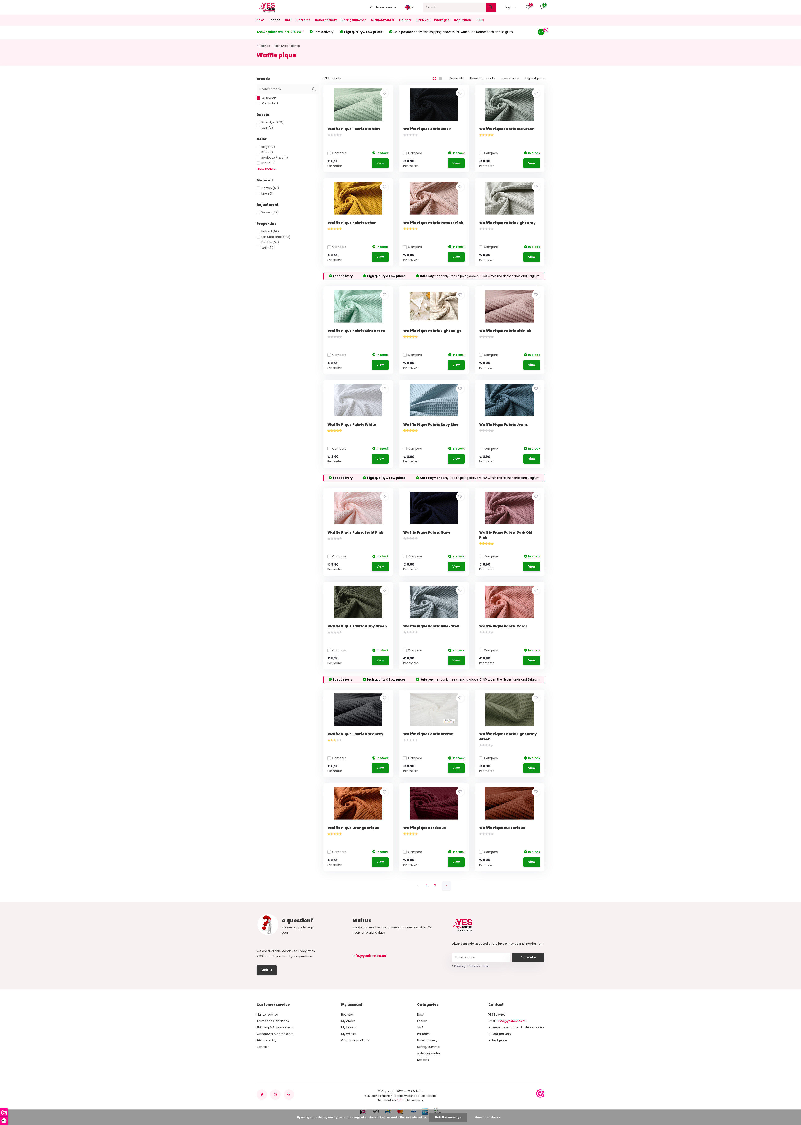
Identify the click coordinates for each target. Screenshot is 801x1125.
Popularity (457, 78)
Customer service (383, 7)
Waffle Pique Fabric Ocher (351, 222)
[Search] (491, 7)
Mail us (266, 970)
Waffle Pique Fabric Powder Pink (433, 222)
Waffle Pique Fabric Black (427, 129)
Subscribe (528, 957)
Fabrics (274, 20)
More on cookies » (487, 1117)
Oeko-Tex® (269, 103)
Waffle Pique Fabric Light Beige (432, 330)
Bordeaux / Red (274, 158)
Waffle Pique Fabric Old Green (506, 129)
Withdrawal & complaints (275, 1034)
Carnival (422, 20)
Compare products (355, 1040)
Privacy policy (266, 1040)
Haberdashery (326, 20)
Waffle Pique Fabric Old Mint (353, 129)
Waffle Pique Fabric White (351, 424)
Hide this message (448, 1117)
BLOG (480, 20)
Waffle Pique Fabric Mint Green (356, 330)
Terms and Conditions (273, 1021)
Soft (268, 248)
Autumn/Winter (382, 20)
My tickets (348, 1027)
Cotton (270, 188)
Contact (263, 1047)
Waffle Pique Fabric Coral (503, 626)
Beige (268, 147)
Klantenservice (267, 1014)
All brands (268, 98)
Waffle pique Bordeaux (424, 827)
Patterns (303, 20)
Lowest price (510, 78)
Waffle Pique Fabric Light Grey (507, 222)
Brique (268, 163)
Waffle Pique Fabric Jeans (503, 424)
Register (347, 1014)
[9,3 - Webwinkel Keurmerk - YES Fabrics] (540, 1093)
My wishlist (348, 1034)
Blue (267, 152)
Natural (270, 231)
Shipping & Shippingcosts (275, 1027)
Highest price (534, 78)
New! (260, 20)
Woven (270, 212)
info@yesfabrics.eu (369, 955)
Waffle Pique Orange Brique (353, 827)
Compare (339, 153)
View (380, 163)
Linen (267, 193)
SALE (288, 20)
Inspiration (462, 20)
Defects (405, 20)
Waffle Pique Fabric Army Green (357, 626)
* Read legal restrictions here (470, 966)
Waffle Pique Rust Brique (502, 827)
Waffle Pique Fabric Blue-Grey (431, 626)
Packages (441, 20)
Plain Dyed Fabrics (287, 46)
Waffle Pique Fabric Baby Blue (430, 424)
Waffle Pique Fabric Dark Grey (355, 734)
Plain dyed (272, 122)
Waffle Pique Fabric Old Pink (505, 330)
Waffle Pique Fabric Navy (426, 532)
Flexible (270, 242)
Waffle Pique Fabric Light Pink (355, 532)
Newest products (482, 78)
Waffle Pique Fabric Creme (428, 734)
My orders (348, 1021)
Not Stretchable (276, 237)
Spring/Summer (354, 20)
